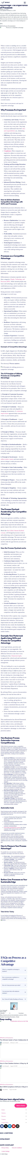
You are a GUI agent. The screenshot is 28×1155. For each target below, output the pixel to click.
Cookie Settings (5, 1151)
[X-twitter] (6, 1126)
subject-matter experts (7, 459)
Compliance (7, 151)
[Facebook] (2, 1126)
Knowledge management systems (12, 827)
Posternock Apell (16, 656)
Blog (1, 23)
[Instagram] (17, 1126)
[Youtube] (14, 1126)
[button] (24, 2)
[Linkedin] (10, 1126)
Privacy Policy (5, 1147)
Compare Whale (5, 1122)
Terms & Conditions (17, 1147)
